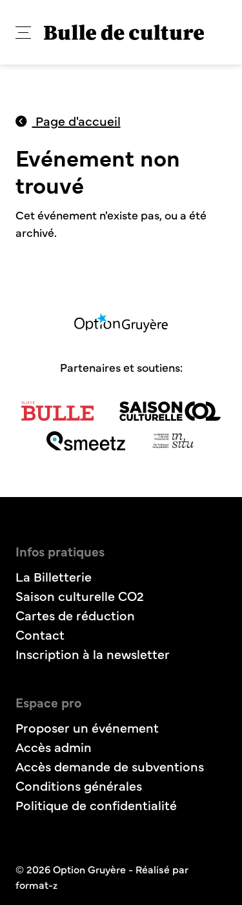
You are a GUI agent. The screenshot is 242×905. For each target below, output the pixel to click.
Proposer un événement (87, 727)
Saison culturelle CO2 (79, 595)
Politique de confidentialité (96, 804)
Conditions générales (78, 785)
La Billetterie (53, 576)
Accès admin (53, 746)
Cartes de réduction (75, 615)
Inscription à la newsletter (92, 653)
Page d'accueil (76, 120)
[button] (23, 32)
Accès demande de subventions (109, 766)
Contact (40, 634)
